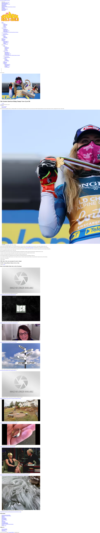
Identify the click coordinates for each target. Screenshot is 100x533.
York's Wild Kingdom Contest (5, 2)
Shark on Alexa (7, 53)
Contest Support (5, 37)
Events (3, 38)
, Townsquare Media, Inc (11, 532)
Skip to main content (2, 0)
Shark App (3, 7)
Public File (3, 516)
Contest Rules (6, 60)
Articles (4, 264)
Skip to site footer (7, 0)
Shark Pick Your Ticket (5, 3)
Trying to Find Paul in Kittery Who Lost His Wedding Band (7, 446)
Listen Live (4, 28)
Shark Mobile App (5, 29)
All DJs (4, 23)
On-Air (4, 46)
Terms (2, 520)
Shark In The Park (4, 4)
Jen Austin (4, 26)
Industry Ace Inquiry (6, 42)
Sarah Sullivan (5, 25)
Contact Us (3, 40)
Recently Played (5, 31)
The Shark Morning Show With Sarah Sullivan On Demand (10, 32)
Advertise (4, 43)
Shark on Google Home (6, 30)
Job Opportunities (7, 67)
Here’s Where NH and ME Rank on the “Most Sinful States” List (8, 370)
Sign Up (4, 36)
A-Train (1, 104)
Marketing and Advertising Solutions (6, 515)
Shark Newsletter (4, 9)
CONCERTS (3, 8)
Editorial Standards (4, 518)
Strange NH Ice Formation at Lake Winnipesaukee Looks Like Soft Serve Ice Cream (10, 511)
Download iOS (5, 33)
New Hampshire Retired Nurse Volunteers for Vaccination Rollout (8, 342)
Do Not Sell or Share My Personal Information (7, 524)
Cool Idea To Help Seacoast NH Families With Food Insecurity (8, 294)
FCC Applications (4, 519)
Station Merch (3, 10)
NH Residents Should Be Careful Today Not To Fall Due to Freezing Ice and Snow (10, 398)
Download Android (5, 34)
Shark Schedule (5, 24)
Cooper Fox (4, 27)
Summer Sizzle (4, 5)
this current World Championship (29, 247)
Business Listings (4, 525)
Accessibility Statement (5, 522)
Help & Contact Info (6, 41)
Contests (4, 35)
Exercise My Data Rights (5, 523)
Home (2, 22)
